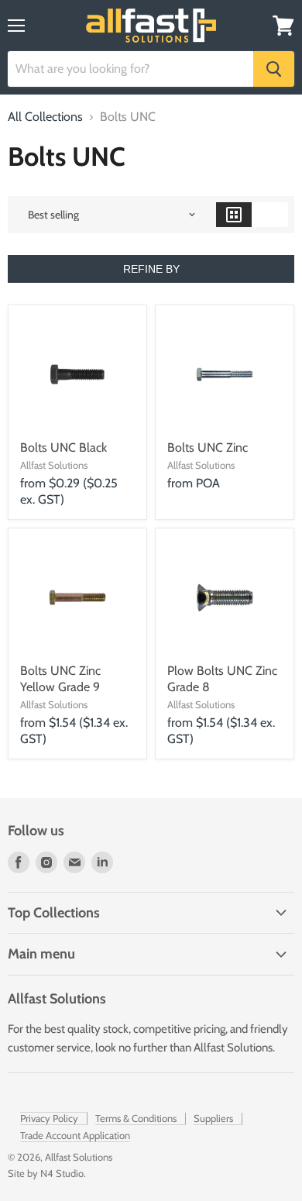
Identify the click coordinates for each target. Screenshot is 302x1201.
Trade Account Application (75, 1135)
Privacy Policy (49, 1118)
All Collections (45, 117)
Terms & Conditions (136, 1118)
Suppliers (213, 1118)
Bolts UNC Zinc (207, 447)
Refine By (151, 269)
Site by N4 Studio (46, 1173)
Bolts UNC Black (63, 447)
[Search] (273, 69)
